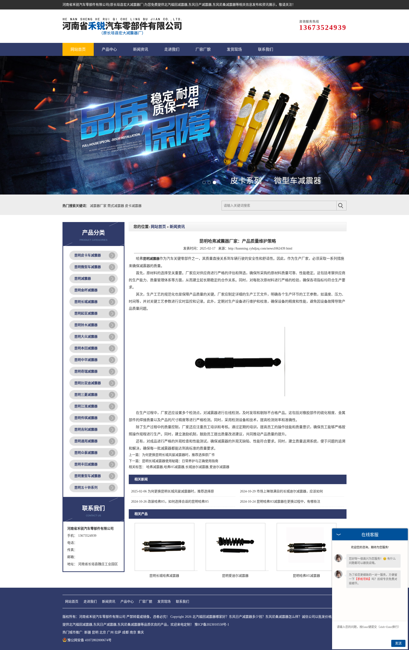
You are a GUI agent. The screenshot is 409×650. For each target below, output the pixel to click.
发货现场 (164, 601)
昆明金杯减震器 (86, 290)
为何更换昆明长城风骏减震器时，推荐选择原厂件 (178, 455)
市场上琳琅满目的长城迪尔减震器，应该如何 (281, 491)
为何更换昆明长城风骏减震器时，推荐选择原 (172, 491)
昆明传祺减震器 (86, 418)
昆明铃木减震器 (86, 325)
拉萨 (118, 632)
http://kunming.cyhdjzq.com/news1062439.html (260, 248)
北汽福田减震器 (175, 4)
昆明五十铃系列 (86, 487)
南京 (133, 632)
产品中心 (127, 601)
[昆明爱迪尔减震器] (235, 570)
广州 (110, 632)
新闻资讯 (177, 227)
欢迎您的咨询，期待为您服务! (370, 547)
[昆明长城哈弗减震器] (164, 570)
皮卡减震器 (133, 206)
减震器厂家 (98, 206)
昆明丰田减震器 (86, 464)
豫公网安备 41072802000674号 (89, 640)
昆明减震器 (82, 278)
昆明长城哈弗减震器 (164, 575)
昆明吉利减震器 (86, 429)
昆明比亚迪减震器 (87, 383)
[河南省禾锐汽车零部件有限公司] (122, 26)
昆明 (95, 632)
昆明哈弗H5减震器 (306, 575)
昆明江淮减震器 (86, 406)
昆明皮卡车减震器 (87, 255)
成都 (125, 632)
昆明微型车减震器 (87, 267)
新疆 (87, 632)
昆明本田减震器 (86, 348)
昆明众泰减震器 (86, 453)
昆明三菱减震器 (86, 394)
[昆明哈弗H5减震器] (306, 570)
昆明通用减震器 (86, 441)
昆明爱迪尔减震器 (235, 575)
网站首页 (158, 227)
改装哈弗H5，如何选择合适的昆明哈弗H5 (170, 501)
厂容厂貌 (145, 601)
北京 (102, 632)
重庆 (140, 632)
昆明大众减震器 (86, 336)
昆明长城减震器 (86, 302)
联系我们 (182, 601)
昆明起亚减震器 (86, 313)
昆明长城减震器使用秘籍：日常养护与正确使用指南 (180, 461)
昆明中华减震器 (86, 360)
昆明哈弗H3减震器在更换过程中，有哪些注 (280, 501)
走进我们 (90, 601)
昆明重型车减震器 (87, 476)
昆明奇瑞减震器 (86, 371)
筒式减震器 (116, 206)
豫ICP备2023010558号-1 (212, 624)
